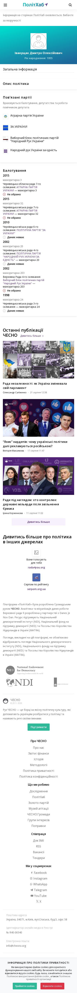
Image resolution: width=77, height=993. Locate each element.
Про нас (38, 748)
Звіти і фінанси (38, 753)
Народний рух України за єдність (33, 150)
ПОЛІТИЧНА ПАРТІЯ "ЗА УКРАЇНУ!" (24, 231)
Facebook (40, 873)
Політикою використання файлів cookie (28, 976)
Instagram (40, 878)
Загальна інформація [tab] (20, 69)
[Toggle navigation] (5, 4)
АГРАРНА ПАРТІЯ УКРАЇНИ (20, 188)
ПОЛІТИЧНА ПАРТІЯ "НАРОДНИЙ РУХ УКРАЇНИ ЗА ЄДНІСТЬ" (22, 257)
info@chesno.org (16, 945)
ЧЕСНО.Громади (38, 814)
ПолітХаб (38, 797)
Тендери (38, 858)
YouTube (40, 896)
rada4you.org (36, 567)
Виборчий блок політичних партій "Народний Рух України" (34, 139)
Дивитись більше (30, 335)
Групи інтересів (39, 820)
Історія (38, 759)
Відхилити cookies (52, 986)
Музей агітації (39, 809)
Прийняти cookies (25, 986)
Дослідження (39, 791)
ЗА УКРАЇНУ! (18, 126)
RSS (38, 846)
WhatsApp (40, 884)
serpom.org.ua (36, 589)
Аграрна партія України (27, 115)
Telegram (40, 890)
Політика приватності (38, 771)
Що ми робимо (38, 784)
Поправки (38, 826)
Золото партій (38, 803)
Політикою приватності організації (48, 978)
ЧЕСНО (15, 700)
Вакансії (38, 852)
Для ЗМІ (38, 841)
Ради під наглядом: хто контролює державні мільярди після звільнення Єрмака (31, 504)
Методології (38, 765)
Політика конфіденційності (38, 776)
